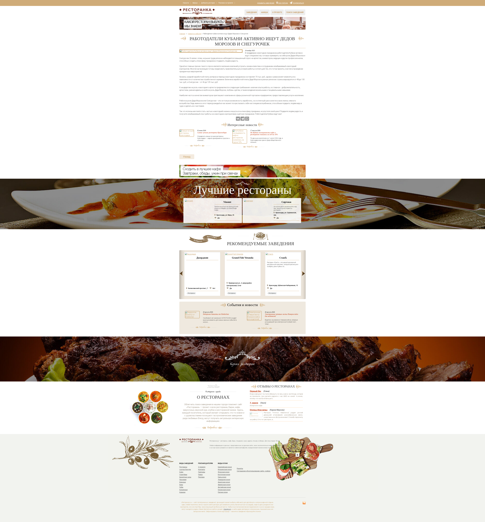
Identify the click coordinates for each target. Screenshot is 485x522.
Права (200, 474)
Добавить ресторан (208, 3)
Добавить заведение (265, 3)
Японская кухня (223, 472)
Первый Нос (255, 391)
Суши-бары (183, 474)
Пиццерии (182, 480)
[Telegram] (242, 119)
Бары (181, 485)
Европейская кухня (225, 467)
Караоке (182, 492)
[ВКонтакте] (238, 119)
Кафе (181, 472)
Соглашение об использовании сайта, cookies (253, 471)
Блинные (182, 482)
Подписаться (298, 3)
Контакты (201, 469)
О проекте (277, 12)
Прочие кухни (223, 492)
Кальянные (183, 490)
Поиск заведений (295, 12)
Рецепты (240, 468)
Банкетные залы (185, 477)
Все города (283, 3)
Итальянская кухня (225, 469)
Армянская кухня (224, 485)
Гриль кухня (222, 477)
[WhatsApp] (247, 119)
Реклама (201, 477)
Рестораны (183, 467)
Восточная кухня (224, 474)
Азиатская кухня (224, 482)
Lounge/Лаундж (185, 469)
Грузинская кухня (224, 490)
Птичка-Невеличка (258, 410)
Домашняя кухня (224, 480)
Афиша (195, 3)
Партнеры (201, 472)
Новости (186, 3)
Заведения (251, 12)
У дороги (254, 403)
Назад (186, 156)
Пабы (181, 487)
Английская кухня (224, 487)
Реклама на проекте (226, 3)
